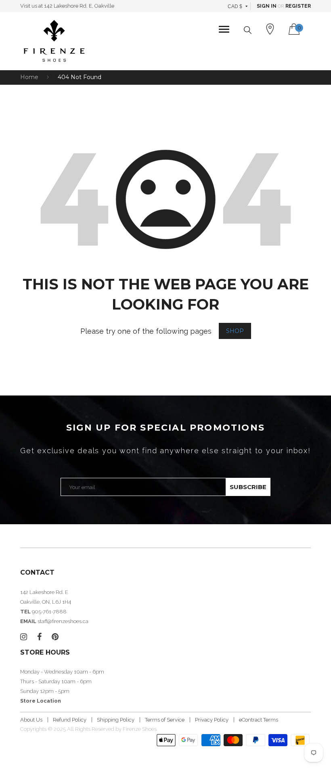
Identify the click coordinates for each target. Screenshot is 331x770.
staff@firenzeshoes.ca (63, 621)
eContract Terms (258, 719)
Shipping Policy (115, 719)
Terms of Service (164, 719)
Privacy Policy (211, 719)
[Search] (247, 30)
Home (29, 77)
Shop (235, 331)
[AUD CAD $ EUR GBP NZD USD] (238, 6)
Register (298, 6)
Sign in (267, 6)
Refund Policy (69, 719)
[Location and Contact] (270, 29)
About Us (31, 719)
